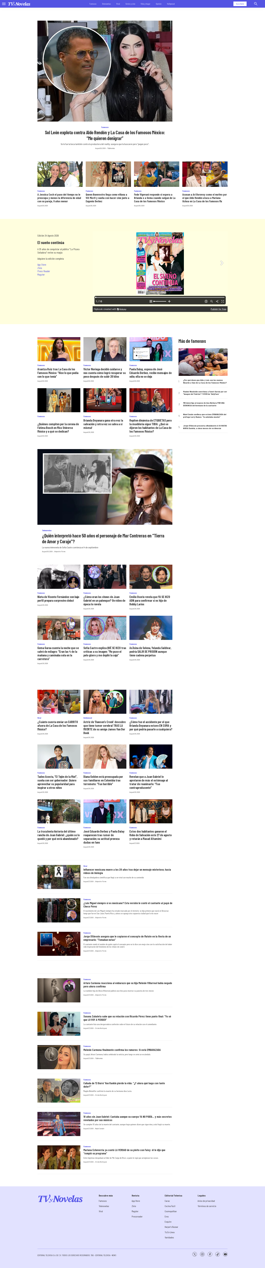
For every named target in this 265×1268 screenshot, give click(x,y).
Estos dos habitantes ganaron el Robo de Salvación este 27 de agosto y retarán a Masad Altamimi (150, 834)
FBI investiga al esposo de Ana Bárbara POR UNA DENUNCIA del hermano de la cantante (204, 404)
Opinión (158, 3)
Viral (118, 3)
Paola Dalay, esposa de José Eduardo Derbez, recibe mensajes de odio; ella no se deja (150, 372)
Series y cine (130, 3)
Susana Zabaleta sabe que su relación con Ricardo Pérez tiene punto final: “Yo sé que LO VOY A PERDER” (127, 1018)
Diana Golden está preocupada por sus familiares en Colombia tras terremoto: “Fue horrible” (103, 780)
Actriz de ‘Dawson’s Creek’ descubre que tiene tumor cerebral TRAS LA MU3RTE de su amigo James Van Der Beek (104, 727)
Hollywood (171, 3)
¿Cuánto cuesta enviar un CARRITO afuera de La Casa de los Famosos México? (57, 725)
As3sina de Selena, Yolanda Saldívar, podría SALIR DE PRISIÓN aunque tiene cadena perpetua (150, 651)
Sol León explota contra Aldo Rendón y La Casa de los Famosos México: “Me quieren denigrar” (105, 135)
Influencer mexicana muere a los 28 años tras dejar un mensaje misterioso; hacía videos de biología (127, 871)
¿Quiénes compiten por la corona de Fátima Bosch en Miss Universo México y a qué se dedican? (58, 427)
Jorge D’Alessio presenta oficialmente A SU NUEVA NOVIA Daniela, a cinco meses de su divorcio (205, 426)
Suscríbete (240, 3)
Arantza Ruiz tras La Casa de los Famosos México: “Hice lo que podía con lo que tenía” (57, 372)
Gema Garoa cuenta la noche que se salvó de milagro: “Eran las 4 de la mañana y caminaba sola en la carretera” (58, 653)
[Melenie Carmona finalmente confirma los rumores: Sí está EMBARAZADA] (58, 1057)
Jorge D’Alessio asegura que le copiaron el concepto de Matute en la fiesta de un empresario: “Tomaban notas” (127, 938)
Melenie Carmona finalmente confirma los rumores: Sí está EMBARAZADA (122, 1049)
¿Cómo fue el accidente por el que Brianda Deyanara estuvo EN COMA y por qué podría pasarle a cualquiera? (150, 725)
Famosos (92, 3)
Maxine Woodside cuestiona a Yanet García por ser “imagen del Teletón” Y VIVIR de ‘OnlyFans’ (205, 392)
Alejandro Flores (59, 551)
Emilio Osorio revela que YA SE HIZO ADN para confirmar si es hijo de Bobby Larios (149, 600)
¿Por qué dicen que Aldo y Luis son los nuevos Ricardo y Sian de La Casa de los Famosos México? (205, 381)
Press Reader (43, 271)
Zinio (39, 268)
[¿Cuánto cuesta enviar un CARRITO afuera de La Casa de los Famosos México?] (58, 702)
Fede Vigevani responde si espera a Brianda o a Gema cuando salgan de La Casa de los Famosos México (154, 198)
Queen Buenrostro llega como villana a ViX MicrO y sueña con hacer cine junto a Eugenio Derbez (107, 198)
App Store (41, 264)
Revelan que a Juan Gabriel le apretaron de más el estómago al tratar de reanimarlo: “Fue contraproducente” (148, 782)
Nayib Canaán (99, 1128)
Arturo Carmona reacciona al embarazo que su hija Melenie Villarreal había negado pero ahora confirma (127, 984)
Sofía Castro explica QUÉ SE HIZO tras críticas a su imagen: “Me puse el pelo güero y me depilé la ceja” (104, 651)
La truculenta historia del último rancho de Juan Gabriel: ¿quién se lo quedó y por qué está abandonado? (58, 834)
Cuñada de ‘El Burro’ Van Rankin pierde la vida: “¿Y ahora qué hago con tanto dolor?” (124, 1084)
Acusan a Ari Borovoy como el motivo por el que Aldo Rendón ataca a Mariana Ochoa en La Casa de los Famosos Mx (204, 198)
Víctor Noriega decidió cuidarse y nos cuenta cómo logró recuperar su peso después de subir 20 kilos (104, 372)
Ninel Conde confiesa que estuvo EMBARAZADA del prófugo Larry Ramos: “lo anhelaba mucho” (204, 415)
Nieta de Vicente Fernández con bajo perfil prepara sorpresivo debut (58, 598)
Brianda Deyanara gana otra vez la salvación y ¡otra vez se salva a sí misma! (103, 423)
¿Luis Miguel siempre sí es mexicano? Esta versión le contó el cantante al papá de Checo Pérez (127, 904)
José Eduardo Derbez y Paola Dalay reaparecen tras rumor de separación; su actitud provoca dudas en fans (103, 836)
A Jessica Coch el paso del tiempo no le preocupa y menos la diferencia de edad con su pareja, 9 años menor (59, 198)
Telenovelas (106, 3)
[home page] (19, 4)
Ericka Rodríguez (101, 1028)
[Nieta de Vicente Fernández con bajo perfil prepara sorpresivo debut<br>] (58, 577)
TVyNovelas (111, 148)
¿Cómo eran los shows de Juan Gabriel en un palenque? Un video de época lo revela (104, 600)
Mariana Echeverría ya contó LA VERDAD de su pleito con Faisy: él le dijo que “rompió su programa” (124, 1151)
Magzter (41, 274)
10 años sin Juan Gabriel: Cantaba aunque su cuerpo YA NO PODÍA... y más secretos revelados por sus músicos (127, 1118)
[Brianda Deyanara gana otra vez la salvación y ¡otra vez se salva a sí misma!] (104, 400)
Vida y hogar (145, 3)
